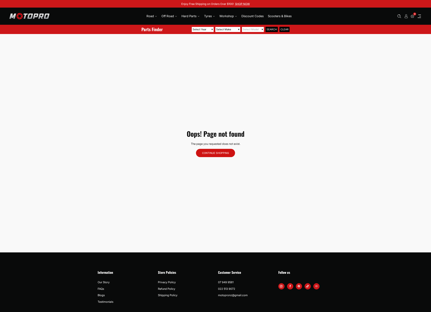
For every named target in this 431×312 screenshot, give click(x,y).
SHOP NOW (242, 3)
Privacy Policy (167, 282)
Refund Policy (166, 288)
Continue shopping (215, 153)
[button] (399, 16)
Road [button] (150, 16)
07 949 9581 (226, 282)
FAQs (101, 288)
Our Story (104, 282)
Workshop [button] (227, 16)
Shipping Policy (167, 295)
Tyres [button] (208, 16)
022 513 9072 (226, 288)
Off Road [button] (168, 16)
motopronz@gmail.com (233, 295)
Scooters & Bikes (280, 16)
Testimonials (105, 301)
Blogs (101, 295)
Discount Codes (252, 16)
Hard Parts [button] (189, 16)
